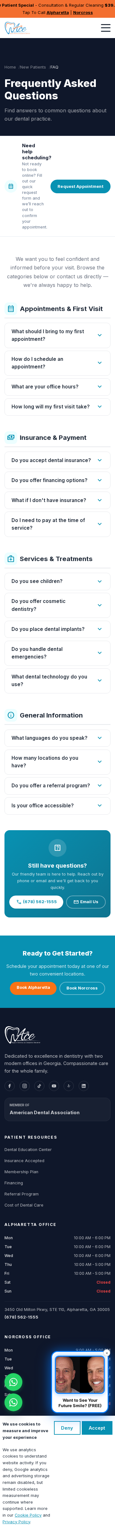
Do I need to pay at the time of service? (58, 524)
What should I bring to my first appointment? (58, 335)
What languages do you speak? (58, 738)
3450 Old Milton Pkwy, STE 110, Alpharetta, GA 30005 (57, 1309)
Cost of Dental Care (23, 1205)
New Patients (33, 67)
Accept (97, 1428)
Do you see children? (58, 581)
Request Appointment (80, 186)
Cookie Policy (28, 1515)
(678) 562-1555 (36, 901)
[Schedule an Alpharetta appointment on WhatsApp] (13, 1382)
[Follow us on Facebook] (9, 1086)
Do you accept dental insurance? (58, 460)
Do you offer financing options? (58, 480)
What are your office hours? (58, 386)
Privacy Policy (16, 1521)
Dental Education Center (28, 1149)
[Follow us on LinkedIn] (84, 1086)
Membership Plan (21, 1171)
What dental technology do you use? (58, 680)
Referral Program (21, 1194)
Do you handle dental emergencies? (58, 653)
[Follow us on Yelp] (69, 1086)
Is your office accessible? (58, 805)
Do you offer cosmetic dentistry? (58, 605)
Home (10, 67)
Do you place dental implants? (58, 629)
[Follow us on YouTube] (54, 1086)
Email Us (85, 901)
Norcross (83, 12)
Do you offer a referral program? (58, 785)
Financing (13, 1183)
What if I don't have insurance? (58, 500)
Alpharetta (58, 12)
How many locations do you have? (58, 762)
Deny (67, 1428)
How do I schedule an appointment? (58, 363)
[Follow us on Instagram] (24, 1086)
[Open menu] (106, 28)
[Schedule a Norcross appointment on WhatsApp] (13, 1402)
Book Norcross (82, 988)
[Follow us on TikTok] (39, 1086)
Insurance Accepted (24, 1160)
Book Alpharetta (33, 987)
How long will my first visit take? (58, 406)
